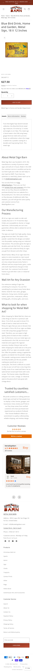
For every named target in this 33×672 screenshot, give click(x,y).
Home (2, 16)
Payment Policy (8, 616)
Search (6, 604)
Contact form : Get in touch (12, 528)
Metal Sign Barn (14, 664)
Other (5, 580)
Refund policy (17, 666)
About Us (6, 608)
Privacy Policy (8, 620)
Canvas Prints (8, 576)
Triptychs (6, 572)
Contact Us (7, 612)
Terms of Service (9, 628)
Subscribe (16, 645)
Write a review (16, 436)
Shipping (3, 85)
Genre (8, 16)
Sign (5, 564)
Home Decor (7, 588)
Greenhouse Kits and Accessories (14, 592)
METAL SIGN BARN (10, 514)
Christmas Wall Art (9, 552)
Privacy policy (23, 664)
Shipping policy (8, 666)
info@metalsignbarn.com (13, 179)
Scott (10, 476)
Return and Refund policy (12, 632)
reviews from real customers (14, 187)
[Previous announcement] (3, 2)
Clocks (6, 568)
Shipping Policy (8, 624)
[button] (3, 9)
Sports (6, 556)
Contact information (17, 669)
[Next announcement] (30, 2)
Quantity (4, 92)
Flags (5, 584)
